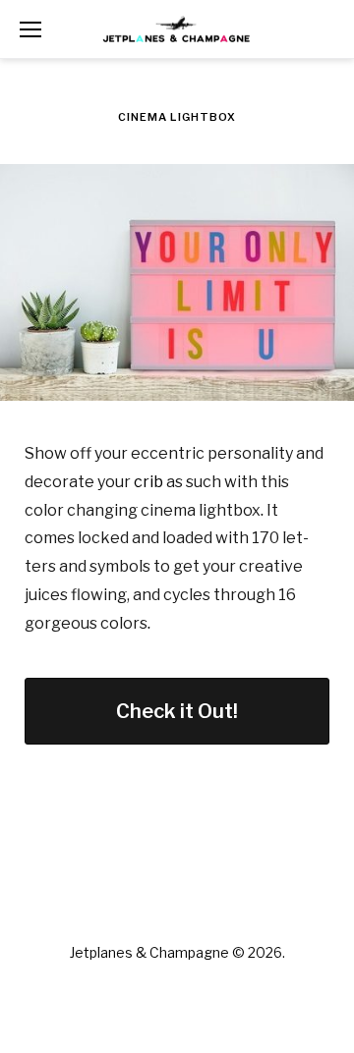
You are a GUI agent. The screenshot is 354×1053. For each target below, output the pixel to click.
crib (148, 481)
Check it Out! (177, 711)
